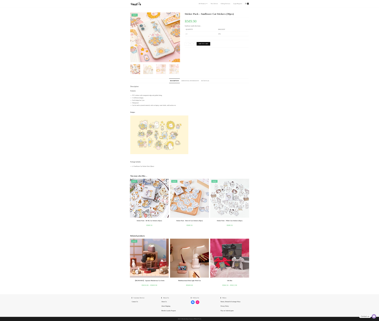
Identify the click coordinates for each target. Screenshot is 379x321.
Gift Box (229, 280)
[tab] (174, 81)
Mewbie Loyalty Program (168, 310)
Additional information (190, 80)
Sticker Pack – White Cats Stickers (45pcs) (229, 220)
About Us (164, 301)
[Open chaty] (374, 316)
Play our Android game (227, 310)
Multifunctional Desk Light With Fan (189, 280)
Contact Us (135, 301)
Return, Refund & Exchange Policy (230, 301)
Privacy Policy (225, 306)
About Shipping (165, 306)
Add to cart (203, 43)
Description (174, 80)
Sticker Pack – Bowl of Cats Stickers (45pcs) (189, 220)
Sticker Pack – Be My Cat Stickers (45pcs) (149, 220)
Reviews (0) (205, 80)
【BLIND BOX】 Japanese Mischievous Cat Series (149, 280)
